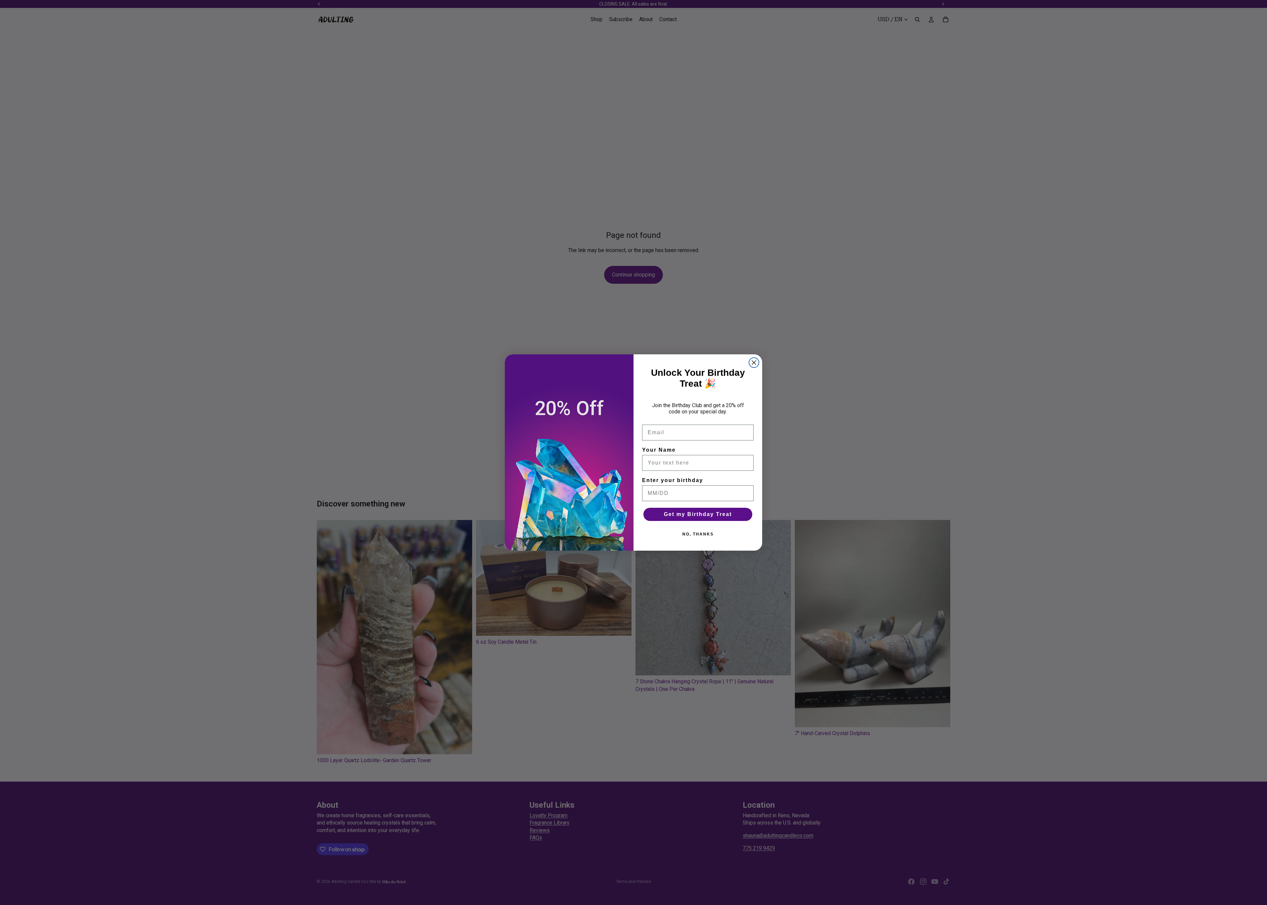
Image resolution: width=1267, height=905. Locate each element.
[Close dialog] (754, 363)
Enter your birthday (672, 480)
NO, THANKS (698, 534)
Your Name (659, 450)
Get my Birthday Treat (698, 514)
